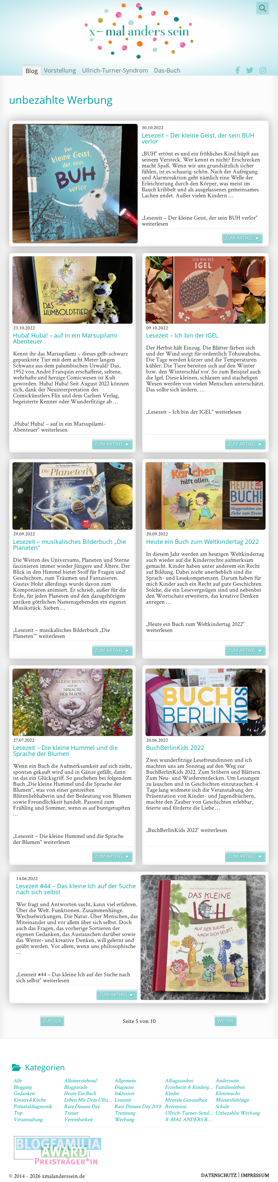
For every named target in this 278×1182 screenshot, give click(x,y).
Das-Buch (167, 70)
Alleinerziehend (80, 1080)
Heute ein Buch (80, 1093)
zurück (52, 1021)
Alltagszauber (179, 1080)
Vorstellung (60, 70)
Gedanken (23, 1093)
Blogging (22, 1086)
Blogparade (75, 1086)
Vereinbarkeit (78, 1119)
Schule (222, 1106)
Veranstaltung (28, 1119)
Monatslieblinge (232, 1099)
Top (17, 1112)
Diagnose (124, 1086)
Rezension (175, 1106)
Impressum (255, 1175)
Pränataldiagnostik (32, 1106)
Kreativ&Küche (29, 1099)
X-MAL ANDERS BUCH (191, 1119)
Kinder (172, 1093)
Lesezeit (122, 1099)
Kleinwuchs (227, 1093)
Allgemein (124, 1080)
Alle (17, 1080)
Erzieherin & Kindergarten (192, 1086)
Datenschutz (219, 1175)
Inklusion (124, 1093)
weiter (225, 1021)
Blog (32, 71)
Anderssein (226, 1080)
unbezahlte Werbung (237, 1112)
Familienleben (230, 1086)
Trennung (124, 1112)
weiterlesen (200, 220)
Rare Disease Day (82, 1106)
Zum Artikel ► (242, 238)
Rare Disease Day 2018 (137, 1106)
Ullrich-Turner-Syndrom (115, 70)
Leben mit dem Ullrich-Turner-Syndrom (107, 1099)
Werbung (124, 1119)
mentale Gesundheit (186, 1099)
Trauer (71, 1112)
